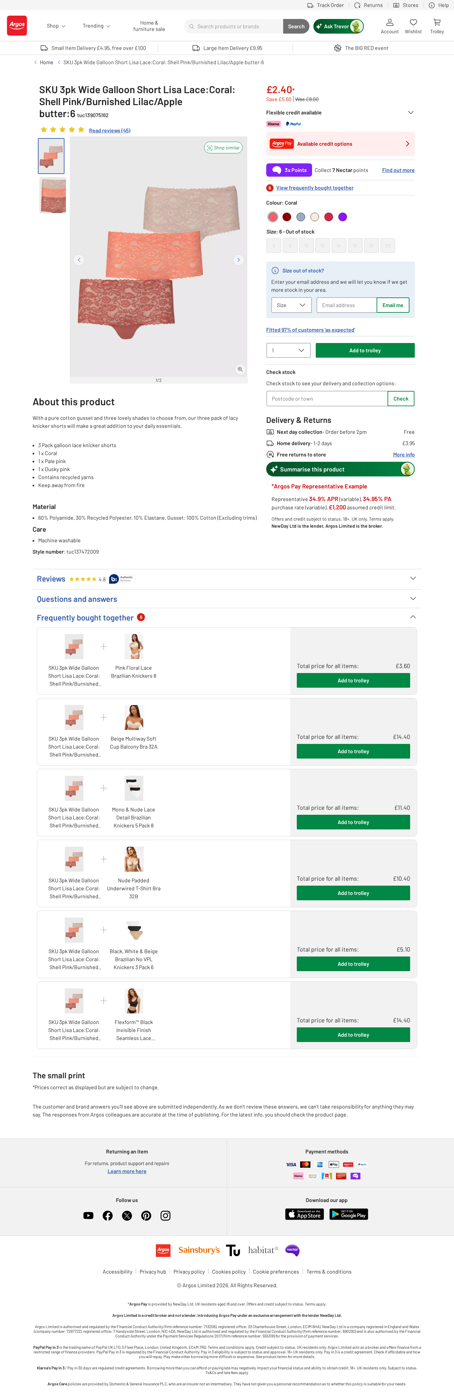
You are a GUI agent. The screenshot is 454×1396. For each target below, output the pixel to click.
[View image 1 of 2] (51, 156)
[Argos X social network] (127, 1216)
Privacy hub (153, 1271)
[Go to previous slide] (79, 260)
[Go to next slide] (239, 260)
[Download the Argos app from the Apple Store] (304, 1218)
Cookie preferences (276, 1271)
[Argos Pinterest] (146, 1216)
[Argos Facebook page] (108, 1216)
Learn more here (127, 1171)
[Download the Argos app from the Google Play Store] (348, 1218)
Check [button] (401, 398)
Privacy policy (189, 1271)
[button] (223, 147)
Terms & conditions (329, 1271)
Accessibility (117, 1271)
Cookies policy (229, 1271)
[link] (84, 131)
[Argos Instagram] (165, 1216)
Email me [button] (393, 305)
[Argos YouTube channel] (88, 1216)
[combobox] (233, 26)
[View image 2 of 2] (53, 195)
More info (404, 454)
